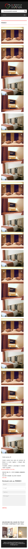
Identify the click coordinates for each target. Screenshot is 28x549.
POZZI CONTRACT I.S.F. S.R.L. (8, 469)
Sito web (4, 477)
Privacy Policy (6, 543)
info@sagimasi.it (14, 544)
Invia (4, 508)
